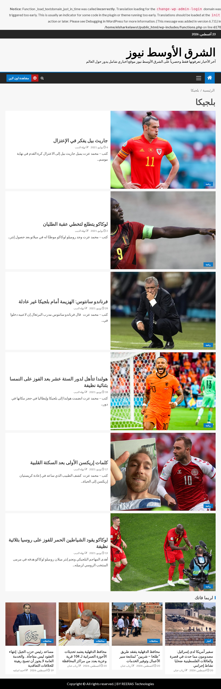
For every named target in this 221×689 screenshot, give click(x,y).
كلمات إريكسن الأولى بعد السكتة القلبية (69, 462)
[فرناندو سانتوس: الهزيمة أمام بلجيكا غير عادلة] (163, 311)
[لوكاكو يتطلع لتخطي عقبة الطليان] (163, 230)
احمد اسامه (19, 670)
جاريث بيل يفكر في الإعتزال (80, 140)
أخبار (209, 641)
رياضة (208, 184)
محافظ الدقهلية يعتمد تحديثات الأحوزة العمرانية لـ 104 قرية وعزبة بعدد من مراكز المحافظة (84, 656)
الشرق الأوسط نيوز (171, 52)
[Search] (42, 78)
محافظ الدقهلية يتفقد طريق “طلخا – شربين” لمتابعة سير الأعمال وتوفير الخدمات (139, 656)
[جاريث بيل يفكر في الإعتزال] (163, 150)
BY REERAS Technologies (135, 684)
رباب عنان (179, 670)
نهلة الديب (80, 147)
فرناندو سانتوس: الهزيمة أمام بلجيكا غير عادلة (63, 301)
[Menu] (198, 77)
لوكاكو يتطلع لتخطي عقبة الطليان (75, 224)
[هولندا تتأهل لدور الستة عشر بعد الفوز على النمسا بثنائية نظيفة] (163, 391)
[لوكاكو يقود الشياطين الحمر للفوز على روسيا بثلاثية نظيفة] (163, 552)
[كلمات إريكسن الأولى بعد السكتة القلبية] (163, 472)
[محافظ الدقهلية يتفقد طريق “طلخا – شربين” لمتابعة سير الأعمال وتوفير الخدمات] (137, 624)
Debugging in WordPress (104, 21)
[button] (198, 77)
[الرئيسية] (209, 78)
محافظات (153, 641)
